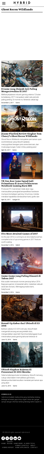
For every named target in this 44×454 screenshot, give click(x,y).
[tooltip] (3, 438)
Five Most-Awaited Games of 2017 (19, 234)
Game (18, 103)
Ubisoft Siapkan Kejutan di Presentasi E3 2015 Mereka (16, 370)
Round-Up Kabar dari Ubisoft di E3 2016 (20, 324)
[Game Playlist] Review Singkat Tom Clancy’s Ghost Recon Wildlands (21, 135)
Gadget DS (16, 200)
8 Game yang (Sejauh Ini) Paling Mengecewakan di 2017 (19, 90)
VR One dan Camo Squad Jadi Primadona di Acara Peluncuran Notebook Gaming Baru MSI (19, 183)
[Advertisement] (22, 35)
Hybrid (18, 245)
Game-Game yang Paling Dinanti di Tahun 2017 (21, 277)
